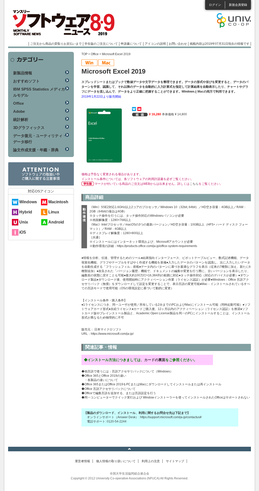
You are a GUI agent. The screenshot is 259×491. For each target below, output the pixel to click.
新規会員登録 (238, 5)
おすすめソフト (26, 81)
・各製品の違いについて (101, 380)
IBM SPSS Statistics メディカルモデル (39, 92)
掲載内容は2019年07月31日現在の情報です (219, 44)
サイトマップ (175, 461)
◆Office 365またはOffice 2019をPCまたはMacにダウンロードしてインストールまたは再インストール (151, 384)
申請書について (131, 44)
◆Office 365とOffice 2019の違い (103, 375)
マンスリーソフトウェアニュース (61, 23)
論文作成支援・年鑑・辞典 (36, 150)
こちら (194, 184)
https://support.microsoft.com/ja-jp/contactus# (171, 417)
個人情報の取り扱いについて (116, 461)
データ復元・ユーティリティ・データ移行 (39, 138)
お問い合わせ (178, 44)
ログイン (215, 5)
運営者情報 (82, 461)
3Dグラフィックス (29, 127)
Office (95, 54)
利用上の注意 (151, 461)
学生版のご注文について (101, 44)
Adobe (19, 111)
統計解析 (20, 119)
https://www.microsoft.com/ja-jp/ (112, 334)
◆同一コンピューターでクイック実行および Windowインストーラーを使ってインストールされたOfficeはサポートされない (165, 397)
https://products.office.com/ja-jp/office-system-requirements (157, 246)
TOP (84, 54)
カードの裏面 (154, 360)
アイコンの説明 (155, 44)
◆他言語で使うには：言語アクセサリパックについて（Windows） (127, 371)
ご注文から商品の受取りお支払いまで (56, 44)
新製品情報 (22, 73)
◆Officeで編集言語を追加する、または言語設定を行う (118, 393)
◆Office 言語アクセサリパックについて (108, 389)
